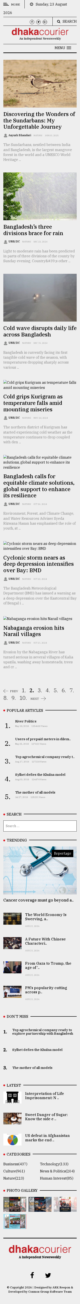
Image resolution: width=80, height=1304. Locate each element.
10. (23, 697)
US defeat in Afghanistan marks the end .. (47, 1137)
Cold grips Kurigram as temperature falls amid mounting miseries (33, 403)
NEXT (34, 699)
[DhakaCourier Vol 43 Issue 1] (65, 1208)
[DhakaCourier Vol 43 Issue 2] (39, 1208)
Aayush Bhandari (20, 135)
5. (56, 690)
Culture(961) (14, 1171)
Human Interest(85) (56, 1178)
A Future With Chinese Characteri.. (45, 941)
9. (13, 697)
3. (40, 690)
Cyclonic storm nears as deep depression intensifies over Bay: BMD (38, 564)
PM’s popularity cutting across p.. (46, 990)
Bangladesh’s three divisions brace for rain (33, 230)
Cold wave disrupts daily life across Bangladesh (40, 331)
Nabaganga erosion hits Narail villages (33, 631)
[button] (62, 47)
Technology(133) (54, 1164)
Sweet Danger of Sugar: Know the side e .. (46, 1116)
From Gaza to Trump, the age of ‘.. (48, 965)
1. (24, 690)
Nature (38, 135)
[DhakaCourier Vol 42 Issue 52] (14, 1226)
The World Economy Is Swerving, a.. (45, 916)
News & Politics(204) (57, 1171)
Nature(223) (13, 1178)
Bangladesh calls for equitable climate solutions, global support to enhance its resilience (38, 486)
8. (5, 697)
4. (48, 690)
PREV (14, 691)
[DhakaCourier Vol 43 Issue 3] (14, 1208)
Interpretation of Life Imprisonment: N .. (44, 1095)
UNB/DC (14, 241)
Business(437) (15, 1164)
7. (72, 690)
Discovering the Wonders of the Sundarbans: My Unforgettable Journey (39, 120)
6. (64, 690)
